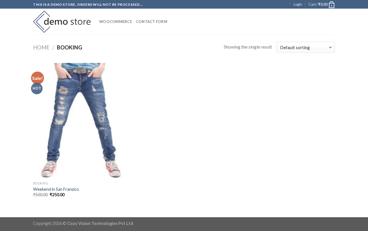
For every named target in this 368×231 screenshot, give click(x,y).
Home (41, 47)
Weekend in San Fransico (56, 189)
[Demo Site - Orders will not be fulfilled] (62, 22)
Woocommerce (115, 21)
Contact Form (151, 21)
